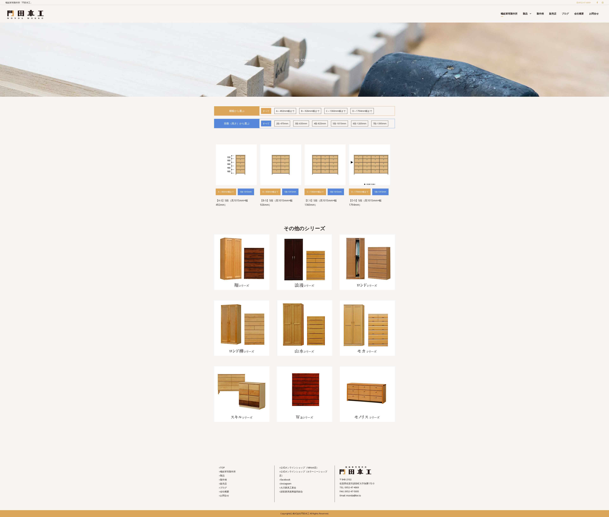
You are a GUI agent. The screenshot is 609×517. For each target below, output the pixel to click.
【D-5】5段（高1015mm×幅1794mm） (365, 202)
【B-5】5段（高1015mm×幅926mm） (276, 202)
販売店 (552, 13)
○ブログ (223, 487)
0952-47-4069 (352, 487)
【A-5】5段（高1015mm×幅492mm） (232, 202)
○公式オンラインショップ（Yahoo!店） (299, 467)
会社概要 (579, 13)
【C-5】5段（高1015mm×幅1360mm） (320, 202)
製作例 (540, 13)
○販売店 (223, 483)
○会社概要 (224, 491)
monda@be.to (353, 495)
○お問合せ (224, 495)
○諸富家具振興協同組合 (291, 491)
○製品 (222, 475)
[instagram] (602, 2)
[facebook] (597, 2)
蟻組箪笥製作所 (509, 13)
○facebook (284, 479)
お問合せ (594, 13)
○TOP (222, 467)
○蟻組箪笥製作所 (227, 471)
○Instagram (285, 483)
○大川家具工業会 (287, 487)
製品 (525, 13)
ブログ (565, 13)
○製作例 (223, 479)
